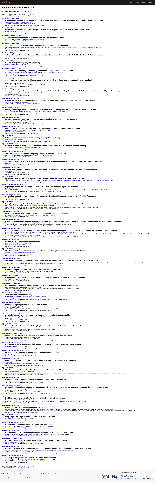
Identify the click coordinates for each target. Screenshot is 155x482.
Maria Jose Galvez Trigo (39, 262)
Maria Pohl (16, 31)
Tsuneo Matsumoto (17, 337)
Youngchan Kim (9, 271)
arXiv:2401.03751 (9, 239)
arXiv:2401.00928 (8, 78)
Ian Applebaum (29, 418)
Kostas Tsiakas (9, 442)
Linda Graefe (18, 243)
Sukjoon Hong (50, 271)
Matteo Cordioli (9, 39)
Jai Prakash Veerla (10, 180)
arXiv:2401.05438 (9, 455)
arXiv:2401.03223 (9, 194)
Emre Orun (16, 279)
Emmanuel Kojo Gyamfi (12, 72)
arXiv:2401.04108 (9, 258)
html (17, 35)
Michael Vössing (38, 434)
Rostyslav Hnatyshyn (18, 459)
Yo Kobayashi (9, 139)
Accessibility (43, 477)
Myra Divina (29, 232)
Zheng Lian (8, 215)
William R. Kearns (10, 232)
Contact (14, 477)
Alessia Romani (27, 39)
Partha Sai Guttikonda (23, 180)
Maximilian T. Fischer (11, 130)
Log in (150, 2)
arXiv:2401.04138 (9, 377)
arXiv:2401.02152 (9, 136)
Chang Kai (29, 271)
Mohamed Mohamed (76, 180)
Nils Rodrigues (9, 426)
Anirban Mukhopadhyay (12, 82)
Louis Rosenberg (10, 287)
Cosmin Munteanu (90, 262)
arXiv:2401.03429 (9, 211)
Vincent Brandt (30, 426)
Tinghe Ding (8, 362)
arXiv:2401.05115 (9, 438)
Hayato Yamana (35, 337)
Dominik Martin (55, 434)
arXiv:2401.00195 (8, 27)
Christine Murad (79, 262)
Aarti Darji (56, 180)
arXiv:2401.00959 (8, 89)
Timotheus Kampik (40, 296)
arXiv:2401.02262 (9, 151)
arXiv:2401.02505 (9, 167)
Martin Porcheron (120, 262)
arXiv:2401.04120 (9, 342)
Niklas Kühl (47, 434)
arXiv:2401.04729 (9, 430)
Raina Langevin (140, 262)
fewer (21, 16)
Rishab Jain (16, 346)
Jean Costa (18, 389)
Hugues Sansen (18, 111)
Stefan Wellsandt (43, 450)
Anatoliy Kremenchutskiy (12, 371)
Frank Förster (9, 262)
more (25, 16)
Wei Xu (7, 198)
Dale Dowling (36, 92)
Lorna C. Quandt (98, 47)
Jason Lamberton (21, 47)
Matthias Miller (37, 130)
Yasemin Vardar (35, 121)
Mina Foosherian (32, 450)
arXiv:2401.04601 (9, 414)
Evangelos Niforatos (67, 450)
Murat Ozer (25, 102)
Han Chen (17, 223)
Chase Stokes (9, 252)
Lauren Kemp (37, 232)
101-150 (21, 14)
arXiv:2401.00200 (8, 35)
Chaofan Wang (23, 450)
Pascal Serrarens (51, 409)
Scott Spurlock (20, 418)
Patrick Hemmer (28, 434)
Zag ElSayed (23, 72)
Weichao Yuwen (70, 232)
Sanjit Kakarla (9, 205)
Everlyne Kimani (27, 389)
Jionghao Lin (27, 205)
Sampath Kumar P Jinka (33, 317)
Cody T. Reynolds (64, 180)
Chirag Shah (8, 354)
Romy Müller (8, 31)
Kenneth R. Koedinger (47, 205)
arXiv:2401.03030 (9, 184)
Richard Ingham (16, 22)
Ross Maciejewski (41, 459)
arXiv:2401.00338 (8, 53)
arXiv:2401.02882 (9, 176)
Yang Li (7, 306)
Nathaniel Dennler (43, 223)
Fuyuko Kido (26, 337)
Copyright (28, 477)
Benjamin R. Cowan (101, 262)
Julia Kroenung (26, 22)
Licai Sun (15, 215)
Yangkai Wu (23, 306)
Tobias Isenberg (51, 459)
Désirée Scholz (9, 243)
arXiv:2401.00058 (8, 18)
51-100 (17, 14)
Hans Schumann (29, 287)
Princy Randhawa (20, 317)
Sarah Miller (47, 47)
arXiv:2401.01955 (9, 126)
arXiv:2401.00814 (8, 68)
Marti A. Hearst (31, 252)
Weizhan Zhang (18, 147)
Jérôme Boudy (38, 111)
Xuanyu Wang (9, 147)
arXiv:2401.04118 (9, 324)
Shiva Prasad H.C (46, 317)
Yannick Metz (21, 130)
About (2, 477)
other (17, 18)
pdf (14, 18)
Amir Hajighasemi (35, 180)
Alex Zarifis (8, 22)
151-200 (26, 14)
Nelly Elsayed (60, 72)
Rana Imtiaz (44, 92)
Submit (137, 2)
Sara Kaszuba (26, 409)
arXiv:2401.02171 (9, 144)
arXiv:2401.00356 (8, 60)
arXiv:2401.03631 (9, 228)
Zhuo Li (22, 155)
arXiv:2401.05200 (9, 446)
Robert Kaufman (10, 389)
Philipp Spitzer (9, 434)
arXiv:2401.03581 (9, 219)
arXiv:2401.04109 (9, 267)
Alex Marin (54, 232)
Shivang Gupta (36, 205)
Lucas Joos (29, 130)
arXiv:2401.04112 (9, 283)
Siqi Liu (35, 223)
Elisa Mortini (35, 39)
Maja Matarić (62, 223)
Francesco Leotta (38, 409)
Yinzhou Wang (46, 232)
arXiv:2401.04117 (9, 313)
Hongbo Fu (37, 147)
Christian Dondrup (69, 262)
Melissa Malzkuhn (88, 47)
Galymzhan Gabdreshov (27, 371)
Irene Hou (8, 155)
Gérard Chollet (9, 111)
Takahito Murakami (21, 381)
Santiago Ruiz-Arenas (54, 450)
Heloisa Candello (130, 262)
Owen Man (28, 155)
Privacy (35, 477)
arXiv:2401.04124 (9, 358)
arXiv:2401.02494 (9, 159)
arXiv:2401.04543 (9, 396)
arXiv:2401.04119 (9, 333)
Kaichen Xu (35, 271)
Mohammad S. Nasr (88, 180)
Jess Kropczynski (32, 72)
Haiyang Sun (33, 215)
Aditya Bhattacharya (11, 327)
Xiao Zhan (8, 399)
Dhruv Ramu (8, 346)
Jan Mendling (17, 296)
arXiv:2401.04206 (9, 385)
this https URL (33, 113)
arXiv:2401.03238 (9, 202)
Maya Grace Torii (10, 381)
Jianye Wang (30, 47)
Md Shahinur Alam (10, 47)
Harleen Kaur (9, 296)
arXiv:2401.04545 (9, 405)
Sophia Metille (16, 155)
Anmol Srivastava (10, 56)
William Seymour (23, 399)
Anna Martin (28, 92)
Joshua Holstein (18, 434)
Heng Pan (42, 271)
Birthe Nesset (59, 262)
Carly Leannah (39, 47)
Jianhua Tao (52, 215)
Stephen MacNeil (47, 155)
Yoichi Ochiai (30, 381)
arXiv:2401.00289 (8, 43)
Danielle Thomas (18, 205)
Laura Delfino (18, 39)
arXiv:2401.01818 (9, 117)
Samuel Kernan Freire (11, 450)
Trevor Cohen (61, 232)
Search (131, 2)
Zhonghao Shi (9, 223)
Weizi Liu (7, 188)
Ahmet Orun (8, 279)
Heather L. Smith (77, 47)
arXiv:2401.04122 (9, 350)
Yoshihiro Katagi (18, 139)
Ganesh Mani (38, 287)
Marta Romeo (18, 262)
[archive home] (6, 2)
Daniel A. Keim (46, 130)
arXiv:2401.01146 (8, 107)
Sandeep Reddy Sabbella (12, 409)
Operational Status (54, 477)
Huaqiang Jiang (14, 306)
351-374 (32, 14)
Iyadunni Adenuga (10, 64)
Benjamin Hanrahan (22, 64)
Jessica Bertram (20, 232)
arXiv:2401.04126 (9, 368)
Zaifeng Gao (13, 198)
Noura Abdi (15, 399)
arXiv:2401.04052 (9, 249)
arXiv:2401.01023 (9, 98)
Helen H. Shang (99, 180)
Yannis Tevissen (28, 111)
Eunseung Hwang (20, 271)
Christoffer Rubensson (28, 296)
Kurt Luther (33, 82)
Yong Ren (21, 215)
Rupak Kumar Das (19, 92)
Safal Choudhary (10, 317)
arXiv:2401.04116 (9, 302)
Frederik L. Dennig (19, 426)
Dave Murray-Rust (19, 442)
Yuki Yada (8, 337)
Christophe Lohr (56, 111)
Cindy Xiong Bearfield (20, 252)
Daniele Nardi (62, 409)
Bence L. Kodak (25, 121)
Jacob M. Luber (108, 180)
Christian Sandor (28, 147)
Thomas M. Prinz (27, 243)
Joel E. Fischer (51, 262)
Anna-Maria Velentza (26, 223)
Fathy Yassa (65, 111)
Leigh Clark (111, 262)
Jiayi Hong (8, 459)
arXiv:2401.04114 (9, 292)
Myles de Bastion (67, 47)
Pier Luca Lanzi (44, 39)
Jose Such (32, 399)
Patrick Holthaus (26, 262)
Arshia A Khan (9, 92)
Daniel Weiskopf (48, 426)
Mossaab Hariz (47, 111)
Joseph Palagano (56, 47)
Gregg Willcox (20, 287)
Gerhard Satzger (64, 434)
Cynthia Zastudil (36, 155)
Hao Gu (27, 215)
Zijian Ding (8, 163)
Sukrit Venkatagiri (24, 82)
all (28, 16)
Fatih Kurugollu (24, 279)
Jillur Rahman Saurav (46, 180)
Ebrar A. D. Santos (29, 459)
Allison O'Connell (53, 223)
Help (8, 477)
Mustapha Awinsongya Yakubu (46, 72)
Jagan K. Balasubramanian (13, 121)
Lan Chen (40, 215)
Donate (143, 2)
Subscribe (21, 477)
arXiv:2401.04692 (9, 422)
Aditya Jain (23, 346)
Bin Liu (46, 215)
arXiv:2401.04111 (8, 275)
